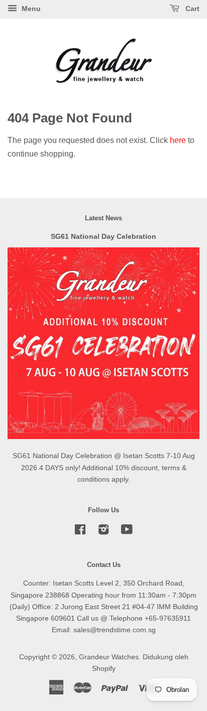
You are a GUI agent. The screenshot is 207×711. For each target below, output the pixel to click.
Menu (30, 9)
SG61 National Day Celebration (103, 236)
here (178, 140)
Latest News (103, 218)
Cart (191, 9)
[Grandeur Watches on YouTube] (127, 531)
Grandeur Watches (109, 657)
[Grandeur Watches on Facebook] (80, 531)
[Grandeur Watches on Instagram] (103, 531)
